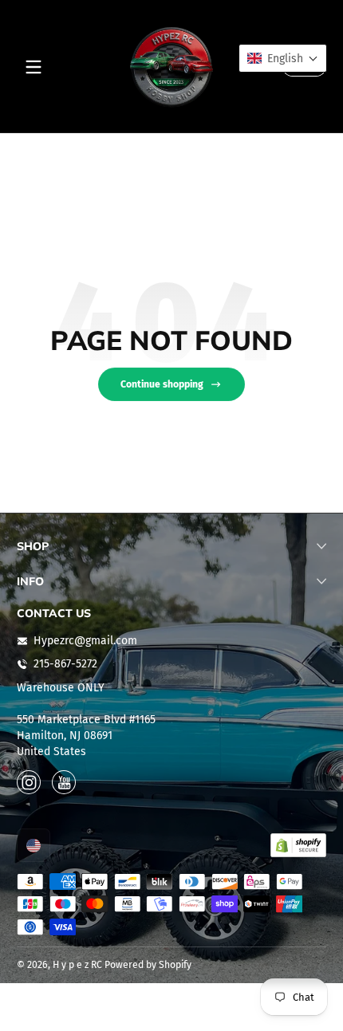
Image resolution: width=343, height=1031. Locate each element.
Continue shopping (161, 384)
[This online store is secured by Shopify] (298, 845)
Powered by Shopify (147, 964)
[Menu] (33, 67)
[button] (33, 845)
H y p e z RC (77, 964)
